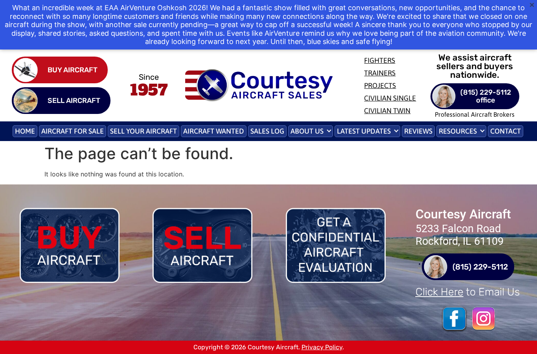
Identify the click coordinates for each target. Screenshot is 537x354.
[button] (310, 131)
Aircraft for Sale (72, 131)
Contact (505, 131)
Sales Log (267, 131)
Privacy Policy (322, 347)
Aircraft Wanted (213, 131)
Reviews (418, 131)
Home (25, 131)
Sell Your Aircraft (143, 131)
